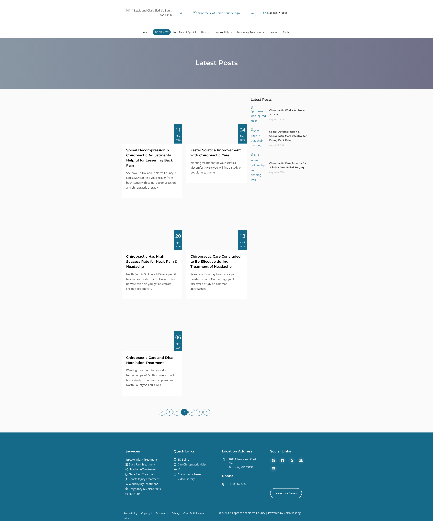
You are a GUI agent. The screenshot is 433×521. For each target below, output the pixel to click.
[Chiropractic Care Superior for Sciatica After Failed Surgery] (258, 167)
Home (145, 32)
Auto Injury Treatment (249, 32)
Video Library (186, 479)
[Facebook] (282, 460)
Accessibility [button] (131, 513)
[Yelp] (291, 460)
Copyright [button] (146, 513)
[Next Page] (206, 412)
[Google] (273, 460)
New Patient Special (184, 32)
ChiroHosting (292, 513)
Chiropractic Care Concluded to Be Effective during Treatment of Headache (215, 261)
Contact (287, 32)
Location (273, 32)
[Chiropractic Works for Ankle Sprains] (258, 114)
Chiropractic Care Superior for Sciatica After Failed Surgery (287, 165)
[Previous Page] (162, 412)
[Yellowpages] (301, 460)
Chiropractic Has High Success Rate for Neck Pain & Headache (151, 261)
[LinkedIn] (273, 468)
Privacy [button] (176, 513)
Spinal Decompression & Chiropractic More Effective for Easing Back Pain (288, 136)
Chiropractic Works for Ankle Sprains (287, 112)
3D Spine (183, 459)
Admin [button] (127, 518)
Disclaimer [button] (162, 513)
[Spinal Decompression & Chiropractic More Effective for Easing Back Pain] (258, 138)
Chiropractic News (189, 474)
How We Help (222, 32)
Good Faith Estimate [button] (194, 513)
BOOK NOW (161, 32)
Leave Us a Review (286, 493)
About (204, 32)
